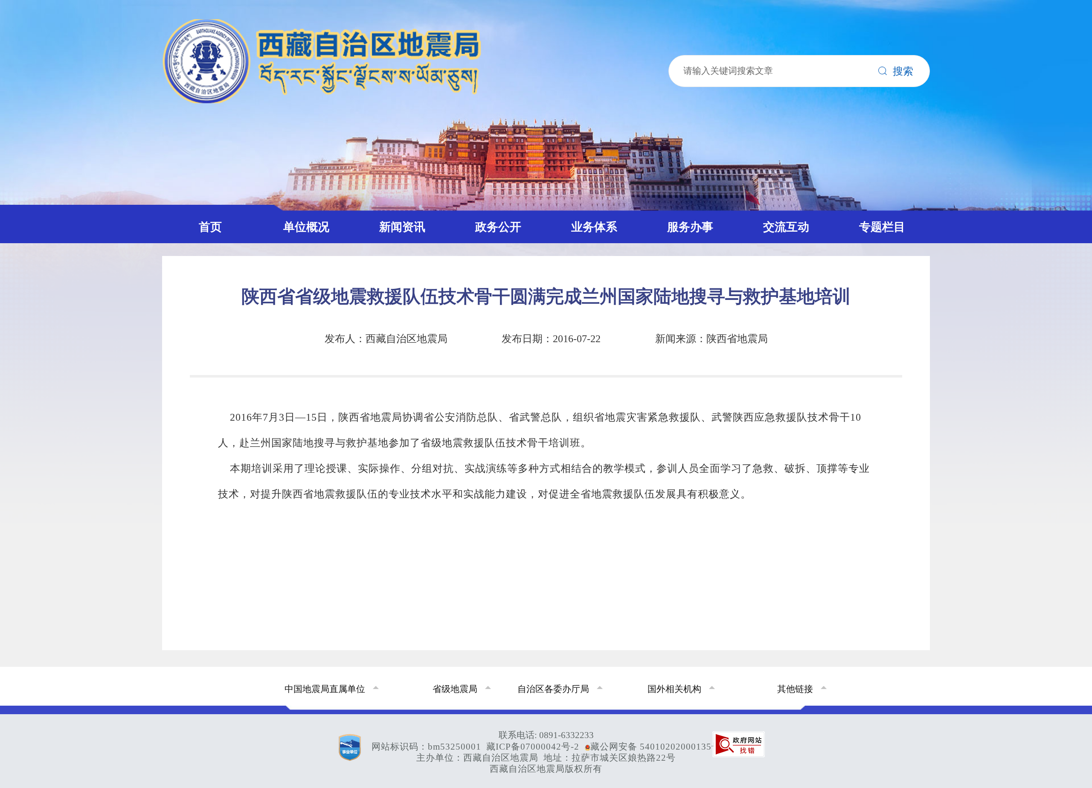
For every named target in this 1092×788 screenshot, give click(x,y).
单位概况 (306, 227)
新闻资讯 (402, 227)
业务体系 (594, 227)
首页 (210, 227)
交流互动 (786, 227)
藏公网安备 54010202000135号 (655, 746)
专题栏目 (882, 227)
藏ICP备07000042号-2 (532, 746)
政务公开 (498, 227)
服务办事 (690, 227)
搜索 (903, 68)
